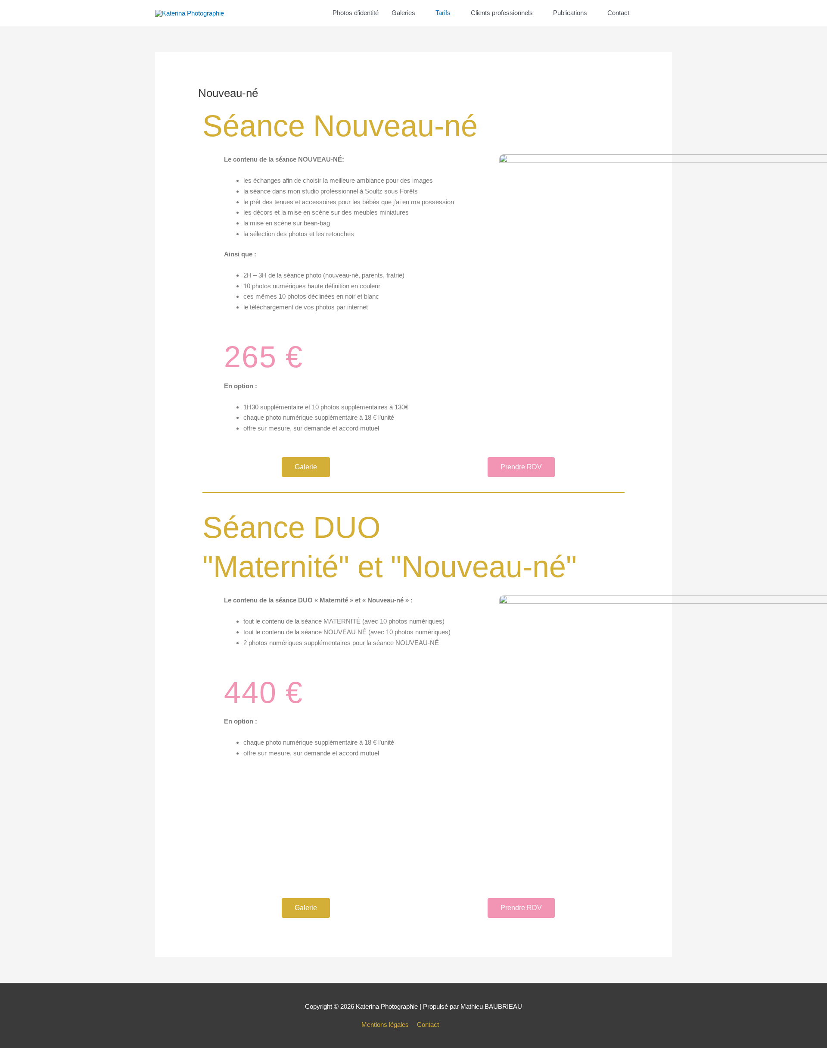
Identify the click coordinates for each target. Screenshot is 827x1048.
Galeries (403, 12)
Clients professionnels (502, 12)
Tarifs (443, 12)
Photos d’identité (356, 12)
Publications (570, 12)
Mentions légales (385, 1024)
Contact (618, 12)
